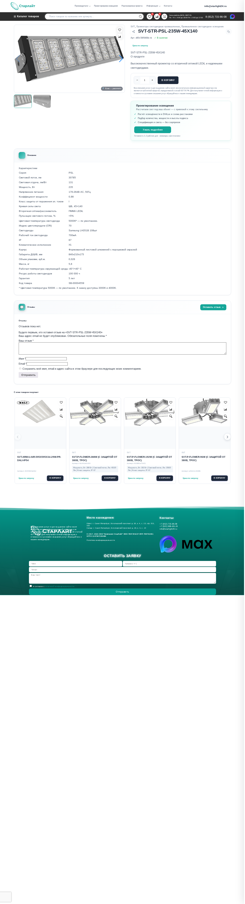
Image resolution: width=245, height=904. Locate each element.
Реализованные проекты (132, 6)
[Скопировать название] (228, 31)
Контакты (168, 6)
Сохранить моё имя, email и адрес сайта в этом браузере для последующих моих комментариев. (81, 368)
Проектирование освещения (106, 6)
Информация (152, 6)
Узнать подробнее (153, 129)
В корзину (168, 80)
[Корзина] (164, 16)
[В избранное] (119, 30)
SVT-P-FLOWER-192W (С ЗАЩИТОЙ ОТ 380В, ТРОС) (149, 459)
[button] (121, 58)
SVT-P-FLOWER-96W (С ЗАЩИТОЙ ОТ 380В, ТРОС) (203, 459)
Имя (22, 358)
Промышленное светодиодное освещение (202, 26)
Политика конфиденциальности (101, 540)
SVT (133, 26)
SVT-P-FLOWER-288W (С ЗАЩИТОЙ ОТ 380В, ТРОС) (94, 459)
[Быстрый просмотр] (61, 416)
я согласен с (54, 586)
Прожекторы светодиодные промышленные (158, 26)
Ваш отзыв (26, 340)
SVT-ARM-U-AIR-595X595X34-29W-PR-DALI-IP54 (39, 459)
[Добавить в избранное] (61, 402)
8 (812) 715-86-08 (216, 16)
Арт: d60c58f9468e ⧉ (141, 38)
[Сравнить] (119, 36)
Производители (81, 6)
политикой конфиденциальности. (60, 586)
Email (23, 363)
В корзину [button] (55, 478)
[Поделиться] (133, 31)
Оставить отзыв (212, 307)
